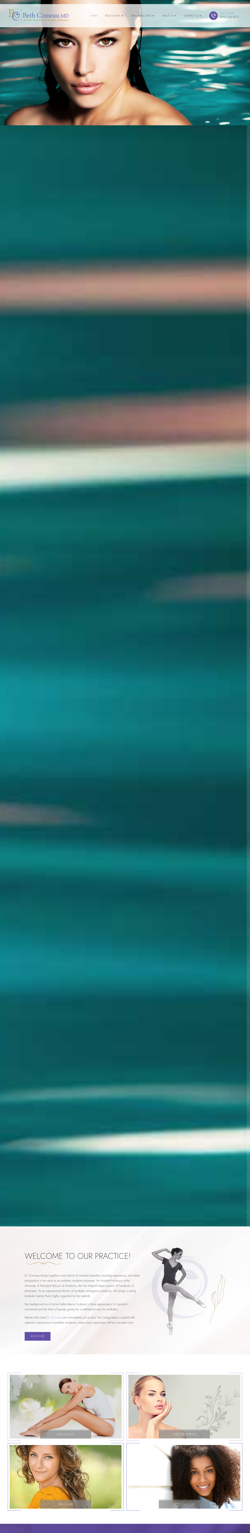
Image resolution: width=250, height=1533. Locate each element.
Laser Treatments (184, 1434)
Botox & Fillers (184, 1504)
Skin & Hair (65, 1504)
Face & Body (112, 15)
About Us (167, 15)
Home (93, 15)
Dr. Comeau (54, 1317)
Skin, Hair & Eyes (141, 15)
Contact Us (191, 15)
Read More (38, 1336)
